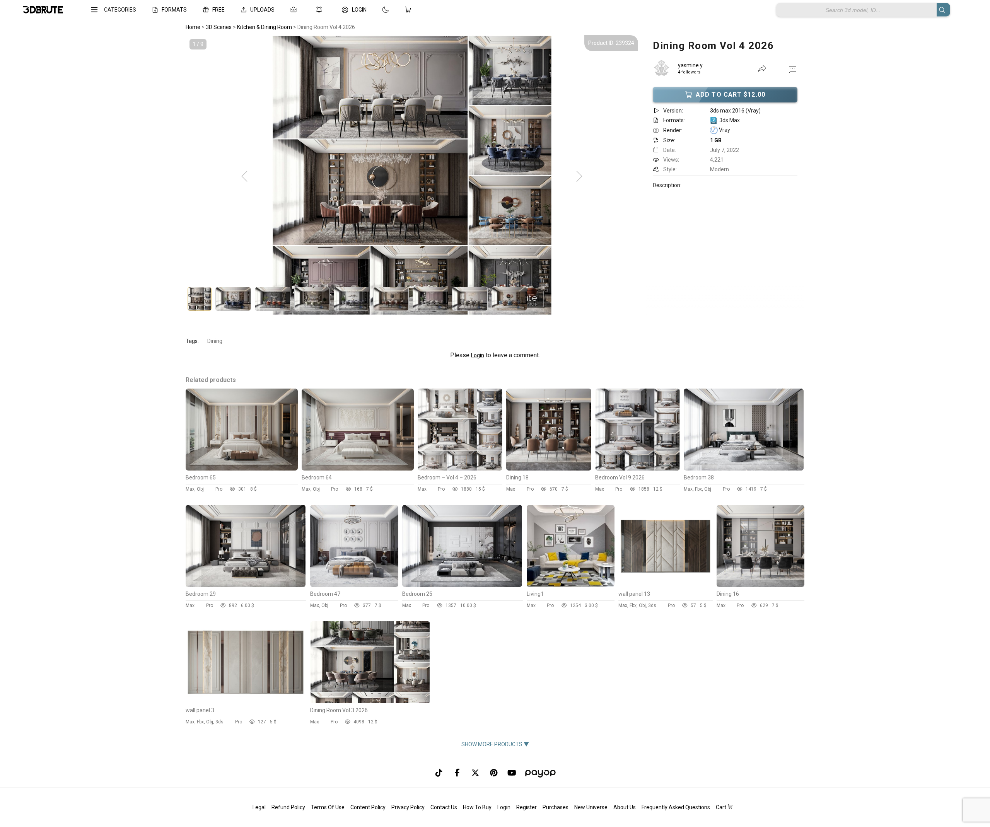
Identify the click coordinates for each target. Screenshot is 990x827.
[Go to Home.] (43, 10)
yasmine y (690, 65)
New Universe (591, 807)
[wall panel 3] (246, 701)
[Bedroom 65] (242, 469)
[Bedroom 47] (354, 585)
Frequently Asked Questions (676, 807)
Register (526, 807)
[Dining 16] (761, 585)
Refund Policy (288, 807)
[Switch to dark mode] (378, 9)
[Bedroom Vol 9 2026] (637, 469)
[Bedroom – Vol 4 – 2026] (460, 469)
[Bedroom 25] (462, 585)
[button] (792, 68)
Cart (721, 807)
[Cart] (410, 9)
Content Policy (368, 807)
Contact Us (443, 807)
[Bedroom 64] (358, 469)
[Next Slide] (579, 176)
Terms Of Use (328, 807)
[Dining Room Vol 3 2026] (370, 701)
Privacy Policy (408, 807)
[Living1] (571, 585)
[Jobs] (295, 9)
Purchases (555, 807)
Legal (259, 807)
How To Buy (477, 807)
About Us (624, 807)
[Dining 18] (548, 469)
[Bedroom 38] (744, 469)
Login (477, 355)
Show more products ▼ (495, 744)
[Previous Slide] (244, 176)
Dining (214, 341)
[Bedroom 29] (246, 585)
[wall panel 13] (665, 585)
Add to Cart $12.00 (730, 94)
